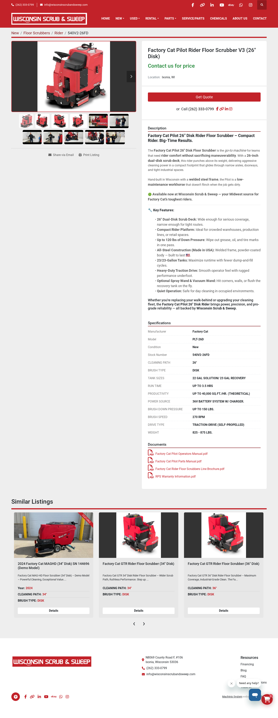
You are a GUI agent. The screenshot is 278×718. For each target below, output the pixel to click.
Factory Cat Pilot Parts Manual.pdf (178, 461)
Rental (151, 18)
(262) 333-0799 (25, 4)
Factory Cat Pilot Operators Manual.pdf (181, 454)
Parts (169, 18)
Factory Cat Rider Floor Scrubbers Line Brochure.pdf (189, 469)
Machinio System (232, 696)
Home (105, 18)
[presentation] (134, 623)
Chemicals (218, 18)
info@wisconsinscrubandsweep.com (66, 4)
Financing (247, 664)
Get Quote (204, 97)
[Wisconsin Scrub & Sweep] (52, 661)
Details (53, 610)
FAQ (243, 676)
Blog (244, 670)
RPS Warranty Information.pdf (175, 476)
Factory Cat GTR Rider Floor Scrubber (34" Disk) (53, 564)
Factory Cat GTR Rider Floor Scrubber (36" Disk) (138, 564)
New (119, 18)
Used (133, 18)
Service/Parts (193, 18)
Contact (260, 18)
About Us (240, 18)
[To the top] (15, 696)
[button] (120, 18)
